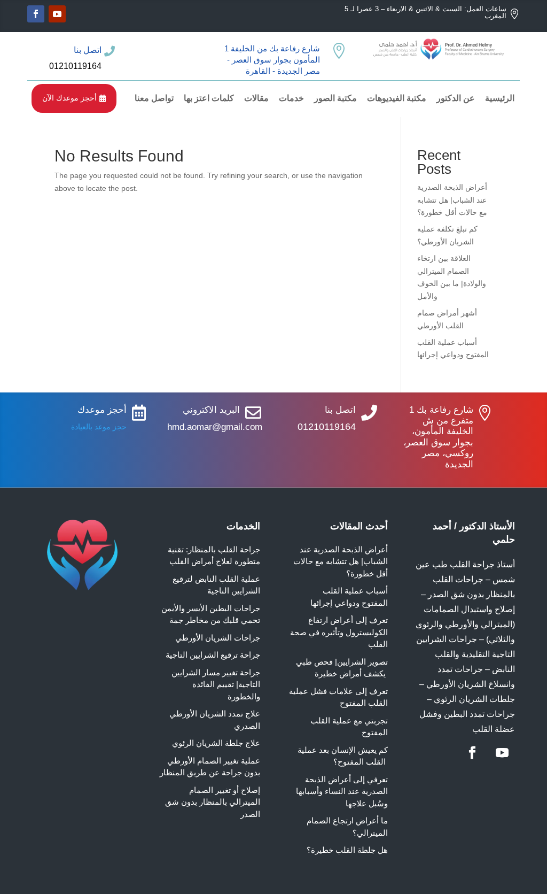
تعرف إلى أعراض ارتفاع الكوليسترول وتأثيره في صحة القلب (339, 632)
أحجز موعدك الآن (74, 98)
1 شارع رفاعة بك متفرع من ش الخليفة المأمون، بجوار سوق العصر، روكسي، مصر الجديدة (438, 437)
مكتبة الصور (335, 98)
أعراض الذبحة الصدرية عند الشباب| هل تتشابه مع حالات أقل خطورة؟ (452, 200)
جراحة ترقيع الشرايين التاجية (213, 654)
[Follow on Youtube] (57, 13)
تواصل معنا (154, 98)
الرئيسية (499, 98)
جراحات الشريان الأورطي (217, 637)
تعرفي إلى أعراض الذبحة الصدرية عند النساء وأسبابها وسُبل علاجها (342, 791)
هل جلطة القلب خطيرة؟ (347, 849)
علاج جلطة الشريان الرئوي (216, 742)
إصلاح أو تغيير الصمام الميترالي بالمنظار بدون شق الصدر (212, 802)
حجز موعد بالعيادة (99, 426)
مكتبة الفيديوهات (396, 98)
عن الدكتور (455, 98)
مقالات (256, 98)
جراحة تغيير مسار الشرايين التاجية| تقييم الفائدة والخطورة (215, 684)
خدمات (291, 98)
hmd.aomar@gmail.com (214, 427)
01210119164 (75, 66)
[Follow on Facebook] (35, 13)
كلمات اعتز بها (209, 98)
